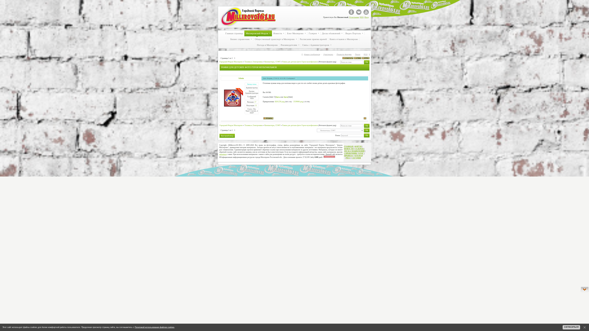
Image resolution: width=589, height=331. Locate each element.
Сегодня (356, 158)
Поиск (357, 54)
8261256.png (280, 102)
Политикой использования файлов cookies (154, 327)
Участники (328, 54)
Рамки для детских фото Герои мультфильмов (300, 62)
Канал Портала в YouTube (366, 12)
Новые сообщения (312, 54)
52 (256, 105)
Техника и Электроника (253, 62)
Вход (367, 17)
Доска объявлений (354, 151)
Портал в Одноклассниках (351, 12)
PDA (348, 158)
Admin (241, 78)
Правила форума (344, 54)
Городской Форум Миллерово (231, 62)
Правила (348, 156)
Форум (358, 146)
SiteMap (358, 156)
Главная (348, 146)
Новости (348, 149)
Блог (361, 153)
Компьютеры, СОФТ (272, 62)
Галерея (359, 149)
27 (255, 102)
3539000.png (298, 102)
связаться (223, 154)
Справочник (350, 153)
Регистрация (354, 17)
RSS (362, 17)
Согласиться (571, 327)
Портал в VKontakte (358, 12)
